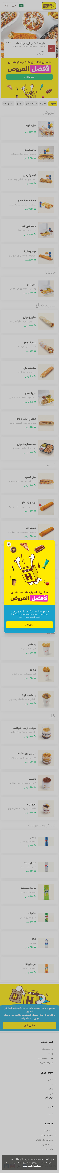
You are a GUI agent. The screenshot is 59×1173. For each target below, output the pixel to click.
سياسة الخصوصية (32, 1166)
